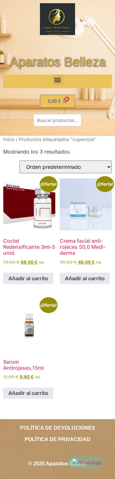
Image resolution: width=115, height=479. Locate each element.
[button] (57, 80)
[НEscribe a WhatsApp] (87, 462)
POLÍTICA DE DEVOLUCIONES (57, 428)
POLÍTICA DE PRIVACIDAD (57, 439)
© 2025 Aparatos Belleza (57, 463)
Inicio (9, 139)
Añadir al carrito (28, 278)
